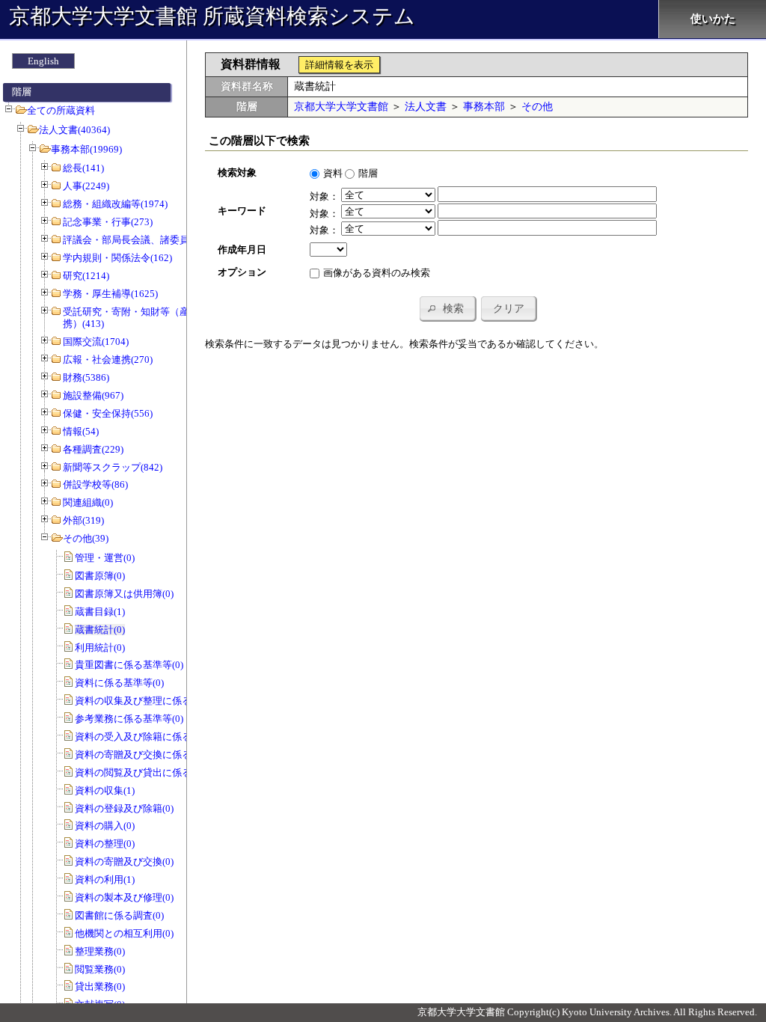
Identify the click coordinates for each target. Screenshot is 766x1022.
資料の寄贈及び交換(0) (124, 861)
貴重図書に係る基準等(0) (129, 664)
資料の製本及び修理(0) (124, 897)
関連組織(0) (88, 502)
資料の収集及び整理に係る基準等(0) (153, 700)
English (43, 61)
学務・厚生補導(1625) (110, 293)
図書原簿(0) (100, 575)
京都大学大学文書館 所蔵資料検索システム (212, 16)
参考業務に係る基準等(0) (129, 718)
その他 (537, 106)
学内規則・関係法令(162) (117, 257)
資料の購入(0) (105, 825)
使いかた (712, 19)
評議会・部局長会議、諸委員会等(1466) (149, 239)
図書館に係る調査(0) (119, 915)
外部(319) (83, 520)
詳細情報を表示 (339, 64)
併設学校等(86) (95, 484)
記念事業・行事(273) (108, 221)
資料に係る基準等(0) (119, 682)
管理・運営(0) (105, 557)
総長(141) (83, 168)
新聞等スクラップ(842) (112, 467)
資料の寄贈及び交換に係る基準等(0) (153, 754)
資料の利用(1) (105, 879)
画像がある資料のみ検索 (376, 272)
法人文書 (426, 106)
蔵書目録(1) (100, 611)
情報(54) (81, 431)
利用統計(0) (100, 647)
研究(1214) (86, 275)
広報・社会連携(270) (108, 359)
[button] (447, 308)
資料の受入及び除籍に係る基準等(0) (153, 736)
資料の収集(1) (105, 790)
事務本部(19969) (86, 149)
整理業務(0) (100, 951)
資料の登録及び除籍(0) (124, 808)
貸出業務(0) (100, 986)
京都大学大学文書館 (341, 106)
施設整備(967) (93, 395)
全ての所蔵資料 (61, 110)
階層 (368, 173)
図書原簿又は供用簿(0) (124, 593)
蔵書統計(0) (100, 629)
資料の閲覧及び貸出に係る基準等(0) (153, 772)
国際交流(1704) (96, 341)
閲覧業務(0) (100, 969)
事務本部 (484, 106)
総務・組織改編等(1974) (115, 203)
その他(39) (85, 538)
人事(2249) (86, 186)
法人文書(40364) (74, 129)
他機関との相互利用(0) (124, 933)
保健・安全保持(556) (108, 413)
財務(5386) (86, 377)
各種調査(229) (93, 449)
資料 (333, 173)
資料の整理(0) (105, 843)
